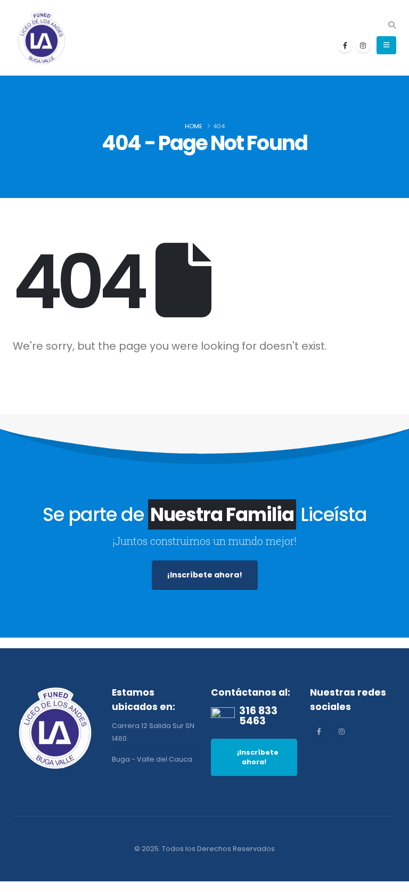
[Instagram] (363, 45)
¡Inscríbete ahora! (204, 574)
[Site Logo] (42, 38)
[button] (391, 25)
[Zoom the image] (56, 691)
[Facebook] (345, 45)
